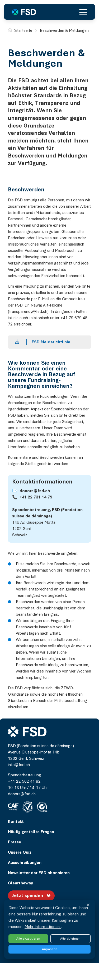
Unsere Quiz (19, 852)
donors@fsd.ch (35, 491)
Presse (14, 842)
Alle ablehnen (70, 938)
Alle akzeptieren (28, 938)
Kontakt (16, 822)
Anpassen (49, 949)
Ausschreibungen (24, 863)
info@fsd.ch (19, 765)
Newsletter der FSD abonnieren (39, 873)
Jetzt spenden (27, 896)
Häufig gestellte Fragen (31, 832)
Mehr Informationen (43, 927)
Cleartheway (20, 883)
